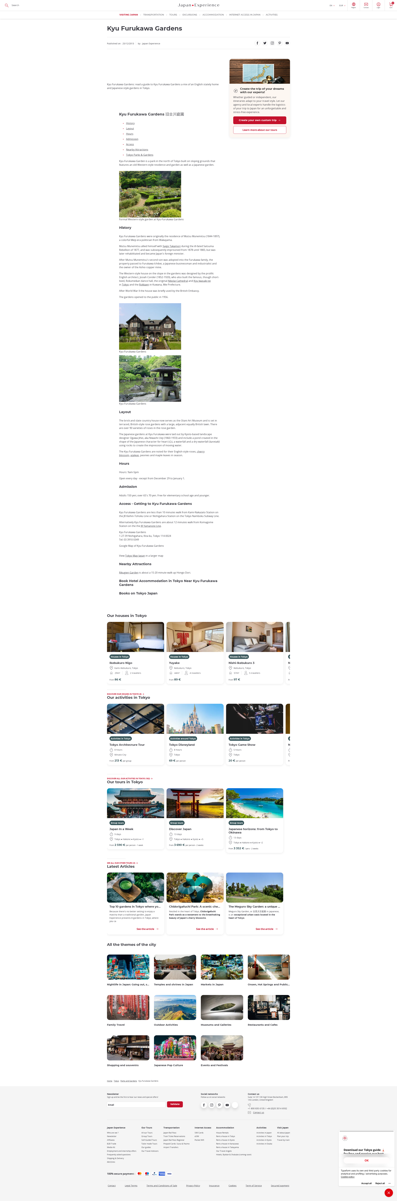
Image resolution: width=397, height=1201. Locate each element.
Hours (129, 133)
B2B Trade (111, 1144)
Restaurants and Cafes (263, 1025)
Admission (132, 139)
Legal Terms (131, 1185)
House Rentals (222, 1133)
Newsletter (111, 1136)
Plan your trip (283, 1136)
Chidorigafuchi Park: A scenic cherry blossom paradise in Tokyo (195, 906)
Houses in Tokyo (120, 656)
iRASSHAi (111, 1162)
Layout (130, 128)
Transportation (153, 15)
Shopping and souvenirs (123, 1065)
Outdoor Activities (166, 1025)
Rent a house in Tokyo (225, 1136)
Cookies (232, 1185)
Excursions (190, 15)
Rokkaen (144, 284)
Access (130, 144)
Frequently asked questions (119, 1154)
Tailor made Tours (149, 1144)
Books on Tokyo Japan (138, 593)
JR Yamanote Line (151, 526)
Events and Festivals (214, 1065)
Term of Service (254, 1185)
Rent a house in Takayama (227, 1147)
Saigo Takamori (172, 246)
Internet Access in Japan (244, 15)
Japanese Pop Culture (168, 1065)
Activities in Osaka (264, 1144)
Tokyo (125, 284)
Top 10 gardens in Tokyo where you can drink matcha (135, 906)
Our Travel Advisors (149, 1151)
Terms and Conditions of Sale (162, 1185)
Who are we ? (112, 1133)
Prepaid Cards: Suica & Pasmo (176, 1144)
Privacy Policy (193, 1185)
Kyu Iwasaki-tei (202, 281)
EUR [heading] (341, 5)
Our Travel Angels (224, 1151)
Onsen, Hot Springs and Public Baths (269, 984)
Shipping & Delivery (115, 1158)
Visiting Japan (128, 15)
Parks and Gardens (128, 1081)
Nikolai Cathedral (178, 281)
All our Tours (146, 1133)
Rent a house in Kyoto (225, 1140)
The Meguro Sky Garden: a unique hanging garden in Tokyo (255, 906)
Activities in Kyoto (264, 1140)
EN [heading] (331, 5)
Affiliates (111, 1140)
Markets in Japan (212, 984)
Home (109, 1081)
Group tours (117, 822)
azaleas (134, 455)
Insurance (214, 1185)
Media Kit (111, 1147)
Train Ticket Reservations (174, 1136)
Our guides (146, 1147)
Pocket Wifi (199, 1140)
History (130, 123)
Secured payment (280, 1185)
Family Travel (116, 1025)
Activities (272, 15)
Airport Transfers (170, 1147)
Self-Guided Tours (149, 1140)
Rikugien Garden (128, 572)
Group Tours (146, 1136)
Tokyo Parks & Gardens (139, 155)
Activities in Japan (264, 1133)
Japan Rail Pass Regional (173, 1140)
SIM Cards (199, 1133)
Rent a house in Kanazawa (227, 1144)
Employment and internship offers (121, 1151)
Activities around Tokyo (183, 738)
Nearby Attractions (137, 149)
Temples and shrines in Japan (173, 984)
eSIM (197, 1136)
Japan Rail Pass (169, 1133)
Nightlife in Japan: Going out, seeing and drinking (128, 984)
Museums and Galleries (216, 1025)
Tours (173, 15)
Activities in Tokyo (121, 738)
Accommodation (213, 15)
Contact (112, 1185)
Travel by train (283, 1140)
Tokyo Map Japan (135, 555)
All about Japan (283, 1133)
